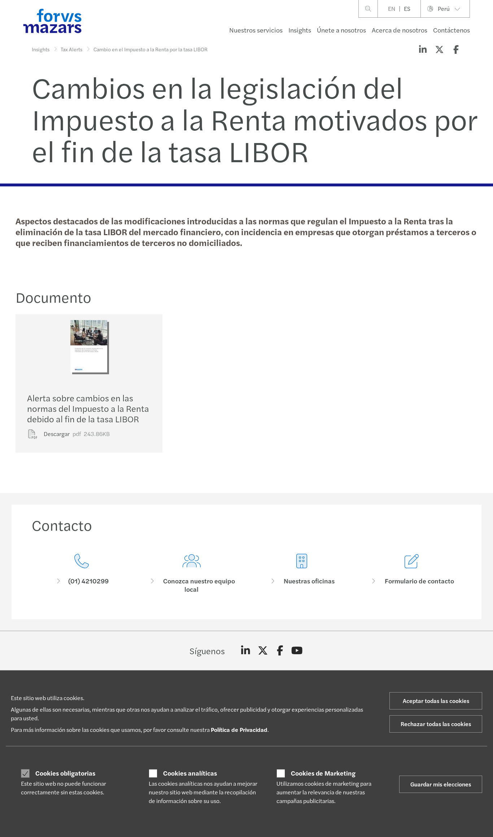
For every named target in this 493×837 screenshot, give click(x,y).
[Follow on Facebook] (280, 651)
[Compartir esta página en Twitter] (439, 49)
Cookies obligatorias (65, 773)
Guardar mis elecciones (440, 784)
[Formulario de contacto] (412, 573)
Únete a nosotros (341, 29)
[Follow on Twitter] (263, 651)
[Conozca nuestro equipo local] (191, 573)
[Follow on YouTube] (297, 651)
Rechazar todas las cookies (436, 724)
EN (391, 8)
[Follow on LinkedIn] (245, 651)
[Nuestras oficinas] (302, 573)
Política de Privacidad (239, 729)
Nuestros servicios (256, 29)
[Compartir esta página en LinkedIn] (422, 49)
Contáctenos (451, 29)
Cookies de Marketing (323, 773)
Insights (299, 29)
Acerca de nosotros (399, 29)
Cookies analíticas (190, 773)
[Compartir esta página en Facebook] (455, 49)
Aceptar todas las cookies (436, 700)
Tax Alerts (71, 49)
